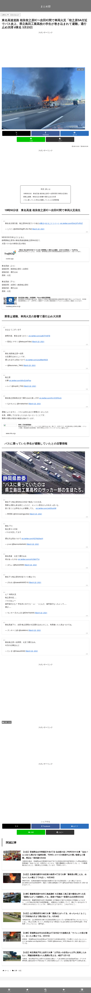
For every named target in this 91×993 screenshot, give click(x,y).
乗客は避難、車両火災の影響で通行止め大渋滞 (39, 196)
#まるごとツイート (52, 223)
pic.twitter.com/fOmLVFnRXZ (71, 223)
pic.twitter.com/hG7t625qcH (32, 538)
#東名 (42, 223)
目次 (42, 189)
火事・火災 (7, 722)
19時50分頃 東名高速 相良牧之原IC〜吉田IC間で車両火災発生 (45, 193)
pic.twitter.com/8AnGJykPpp (20, 380)
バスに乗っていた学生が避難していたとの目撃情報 (41, 200)
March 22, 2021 (38, 229)
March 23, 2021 (30, 365)
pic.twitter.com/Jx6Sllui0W (46, 508)
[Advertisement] (45, 49)
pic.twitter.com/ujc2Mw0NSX (37, 359)
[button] (60, 139)
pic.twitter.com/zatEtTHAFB (39, 335)
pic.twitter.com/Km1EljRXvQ (50, 398)
